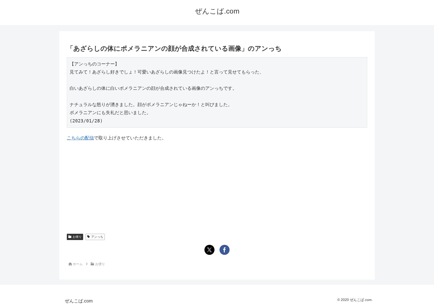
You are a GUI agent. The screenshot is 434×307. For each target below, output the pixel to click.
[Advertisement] (217, 183)
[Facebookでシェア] (225, 250)
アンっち (97, 237)
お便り (77, 237)
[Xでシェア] (209, 250)
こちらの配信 (80, 137)
